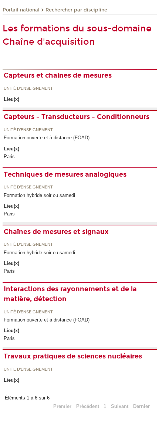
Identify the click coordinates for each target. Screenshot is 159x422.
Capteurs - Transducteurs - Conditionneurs (76, 117)
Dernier (141, 406)
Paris (9, 156)
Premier (62, 406)
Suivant (119, 406)
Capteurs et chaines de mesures (58, 75)
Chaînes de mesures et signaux (56, 232)
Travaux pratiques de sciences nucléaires (73, 356)
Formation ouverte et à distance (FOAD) (46, 137)
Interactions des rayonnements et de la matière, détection (70, 294)
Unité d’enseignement (28, 89)
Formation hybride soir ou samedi (39, 195)
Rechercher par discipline (76, 10)
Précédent (87, 406)
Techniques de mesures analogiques (65, 174)
